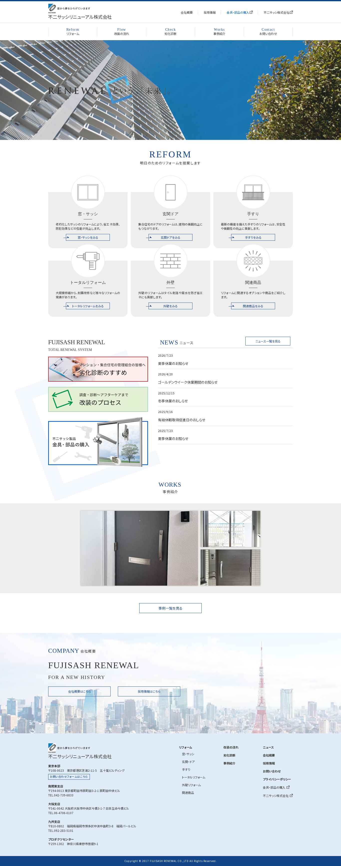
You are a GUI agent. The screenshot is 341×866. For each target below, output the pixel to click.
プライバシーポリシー (277, 779)
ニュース (268, 747)
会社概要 (187, 12)
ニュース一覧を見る (268, 341)
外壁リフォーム (191, 785)
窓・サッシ (188, 754)
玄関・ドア (188, 761)
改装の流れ (121, 32)
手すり (186, 769)
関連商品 (188, 792)
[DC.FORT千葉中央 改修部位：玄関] (230, 567)
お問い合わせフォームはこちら (69, 776)
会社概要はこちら (79, 691)
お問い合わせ (268, 32)
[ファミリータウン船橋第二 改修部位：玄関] (139, 548)
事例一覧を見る (170, 608)
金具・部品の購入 (238, 12)
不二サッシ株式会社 (276, 12)
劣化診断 (170, 32)
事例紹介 (219, 32)
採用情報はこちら (149, 691)
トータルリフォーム (193, 777)
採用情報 (210, 12)
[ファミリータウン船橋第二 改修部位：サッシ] (230, 529)
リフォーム (72, 32)
